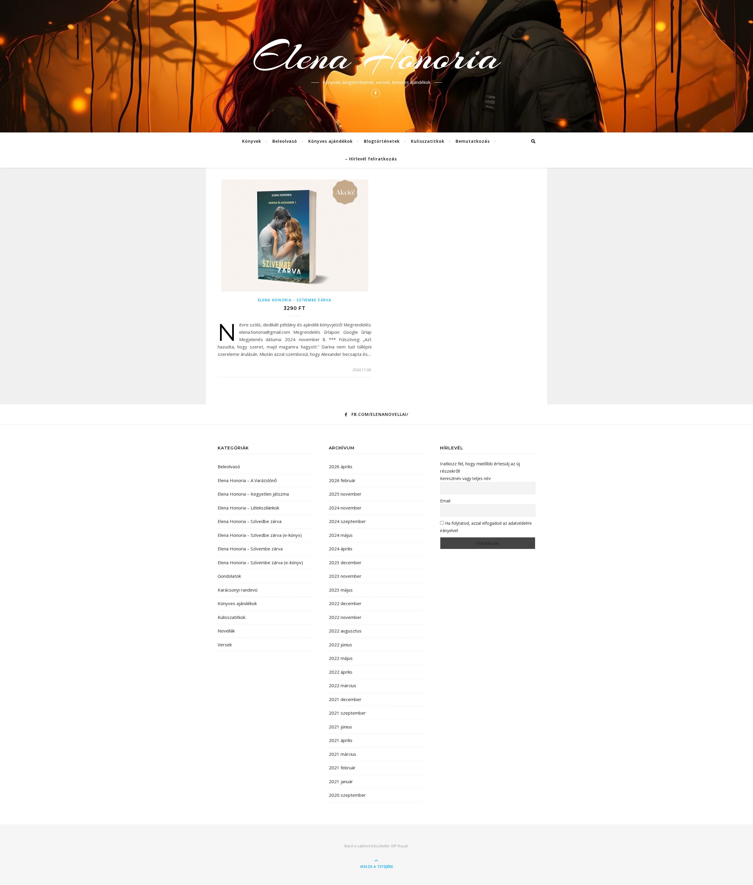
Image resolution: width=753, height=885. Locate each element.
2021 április (340, 740)
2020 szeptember (347, 795)
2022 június (340, 644)
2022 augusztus (345, 631)
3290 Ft (295, 308)
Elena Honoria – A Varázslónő (247, 480)
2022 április (340, 672)
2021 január (341, 781)
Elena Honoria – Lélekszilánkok (248, 508)
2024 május (341, 535)
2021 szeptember (347, 713)
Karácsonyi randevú (237, 590)
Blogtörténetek (382, 141)
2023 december (345, 562)
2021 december (345, 699)
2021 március (342, 754)
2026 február (342, 480)
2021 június (340, 727)
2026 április (340, 466)
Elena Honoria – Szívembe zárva (250, 549)
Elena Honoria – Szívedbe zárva (249, 521)
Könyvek (251, 141)
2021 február (342, 768)
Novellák (226, 631)
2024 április (340, 549)
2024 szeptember (347, 521)
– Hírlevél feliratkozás (371, 159)
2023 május (341, 590)
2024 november (345, 508)
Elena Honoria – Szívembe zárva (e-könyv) (260, 562)
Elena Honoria (376, 56)
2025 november (345, 494)
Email (445, 501)
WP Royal (399, 846)
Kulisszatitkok (427, 141)
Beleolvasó (284, 141)
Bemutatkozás (473, 141)
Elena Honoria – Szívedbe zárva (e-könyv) (260, 535)
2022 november (345, 617)
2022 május (341, 658)
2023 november (345, 576)
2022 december (345, 603)
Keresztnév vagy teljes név (465, 478)
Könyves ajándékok (330, 141)
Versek (225, 644)
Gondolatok (229, 576)
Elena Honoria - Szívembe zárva (294, 300)
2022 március (342, 685)
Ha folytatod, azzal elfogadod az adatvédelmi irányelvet (486, 526)
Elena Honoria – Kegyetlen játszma (253, 494)
